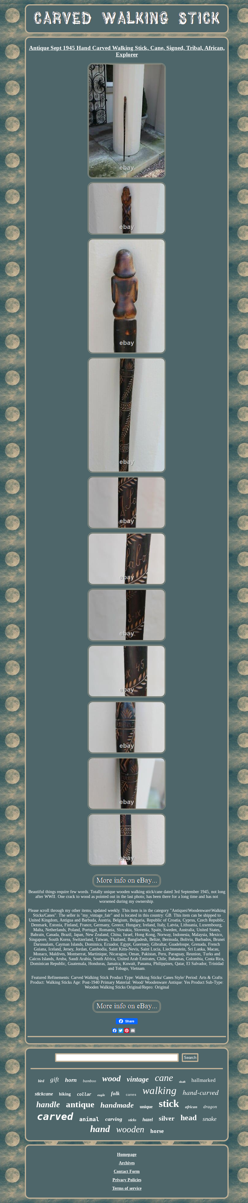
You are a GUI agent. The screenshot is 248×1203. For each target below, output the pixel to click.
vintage (138, 1079)
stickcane (44, 1093)
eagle (101, 1095)
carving (113, 1119)
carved (55, 1116)
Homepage (126, 1154)
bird (41, 1081)
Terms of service (127, 1188)
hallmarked (203, 1080)
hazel (147, 1119)
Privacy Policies (127, 1180)
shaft (182, 1081)
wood (111, 1078)
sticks (132, 1120)
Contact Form (127, 1171)
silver (167, 1118)
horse (157, 1131)
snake (210, 1118)
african (191, 1107)
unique (146, 1106)
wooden (130, 1129)
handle (48, 1104)
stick (169, 1103)
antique (80, 1104)
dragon (210, 1106)
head (189, 1117)
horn (71, 1080)
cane (164, 1077)
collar (84, 1094)
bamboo (89, 1081)
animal (89, 1119)
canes (131, 1095)
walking (159, 1090)
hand (100, 1129)
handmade (117, 1105)
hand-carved (201, 1092)
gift (54, 1079)
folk (115, 1093)
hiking (65, 1094)
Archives (127, 1163)
